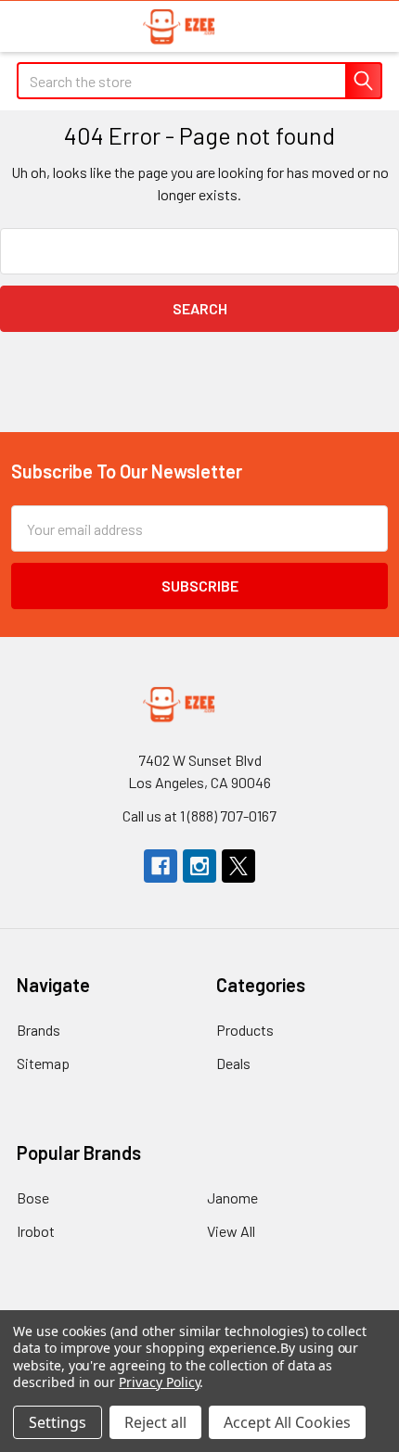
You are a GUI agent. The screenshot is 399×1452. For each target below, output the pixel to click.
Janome (232, 1197)
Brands (38, 1029)
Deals (233, 1063)
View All (231, 1231)
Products (245, 1029)
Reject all (155, 1422)
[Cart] (370, 25)
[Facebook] (160, 866)
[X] (238, 866)
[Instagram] (199, 866)
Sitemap (43, 1063)
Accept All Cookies (287, 1422)
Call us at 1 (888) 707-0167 (199, 815)
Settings (57, 1422)
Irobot (36, 1231)
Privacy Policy (159, 1382)
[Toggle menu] (25, 25)
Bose (33, 1197)
